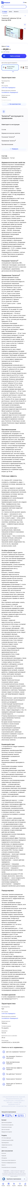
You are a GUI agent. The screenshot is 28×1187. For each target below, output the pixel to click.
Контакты (4, 1153)
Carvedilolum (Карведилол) (10, 92)
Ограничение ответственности (9, 1160)
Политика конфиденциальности (9, 1162)
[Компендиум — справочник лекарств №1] (6, 2)
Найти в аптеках (15, 56)
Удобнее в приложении (14, 1179)
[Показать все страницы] (25, 15)
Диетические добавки (7, 1122)
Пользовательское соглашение (9, 1167)
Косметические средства (7, 1124)
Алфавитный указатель (7, 1145)
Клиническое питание (7, 1127)
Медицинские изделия (7, 1131)
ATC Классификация (6, 1138)
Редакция (4, 1155)
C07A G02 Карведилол (8, 87)
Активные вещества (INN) (7, 1140)
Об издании (4, 1158)
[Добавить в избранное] (24, 24)
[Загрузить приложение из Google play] (7, 1115)
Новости (3, 1165)
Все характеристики (15, 104)
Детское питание (5, 1129)
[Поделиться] (24, 28)
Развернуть (15, 149)
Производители (5, 1142)
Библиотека (4, 1147)
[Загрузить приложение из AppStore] (20, 1115)
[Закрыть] (24, 1179)
